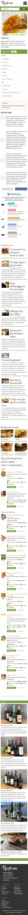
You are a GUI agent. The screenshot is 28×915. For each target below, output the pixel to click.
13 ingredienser (21, 568)
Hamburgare (5, 892)
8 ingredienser (21, 589)
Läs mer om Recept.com (10, 878)
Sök (23, 9)
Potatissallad (5, 902)
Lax (3, 890)
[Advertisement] (13, 694)
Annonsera (6, 880)
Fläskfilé (4, 888)
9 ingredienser (21, 550)
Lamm (3, 887)
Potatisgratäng (6, 907)
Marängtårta (17, 892)
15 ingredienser (21, 610)
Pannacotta (17, 890)
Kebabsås (4, 904)
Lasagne (4, 893)
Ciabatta (4, 905)
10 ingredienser (21, 506)
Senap (3, 900)
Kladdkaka (17, 888)
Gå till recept (11, 487)
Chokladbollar (18, 893)
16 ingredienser (21, 670)
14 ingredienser (21, 650)
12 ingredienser (21, 531)
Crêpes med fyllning (15, 465)
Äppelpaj (16, 887)
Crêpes (3, 465)
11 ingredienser (21, 486)
